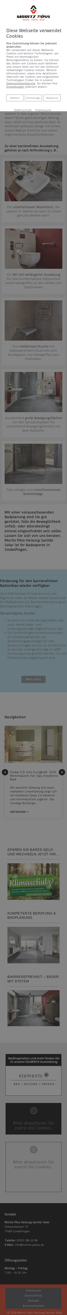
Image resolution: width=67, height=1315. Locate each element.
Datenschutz (23, 110)
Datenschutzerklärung (20, 83)
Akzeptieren (52, 98)
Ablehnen (15, 97)
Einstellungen (34, 98)
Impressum (43, 110)
